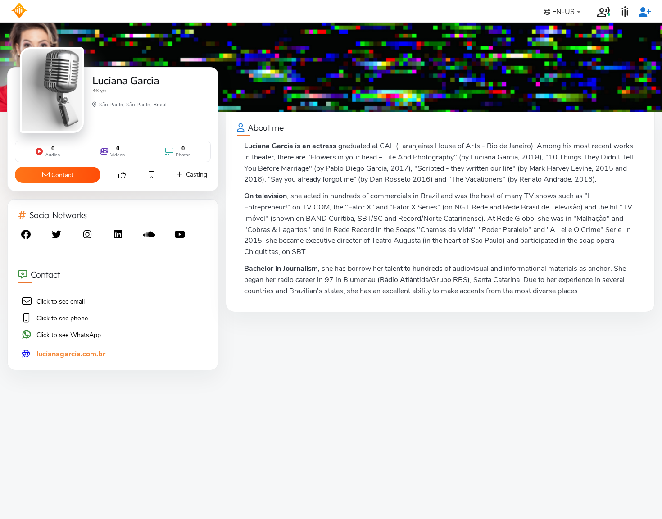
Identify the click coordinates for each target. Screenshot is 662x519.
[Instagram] (88, 236)
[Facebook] (26, 236)
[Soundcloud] (150, 236)
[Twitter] (57, 236)
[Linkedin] (119, 236)
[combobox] (561, 12)
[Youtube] (180, 236)
